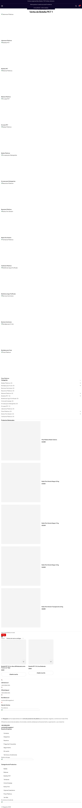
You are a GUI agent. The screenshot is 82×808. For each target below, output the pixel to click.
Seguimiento (7, 747)
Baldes (5, 768)
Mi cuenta (6, 751)
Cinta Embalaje (8, 783)
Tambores (6, 779)
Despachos (7, 737)
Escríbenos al (5, 697)
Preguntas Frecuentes (10, 744)
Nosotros (6, 740)
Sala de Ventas (5, 705)
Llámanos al (4, 682)
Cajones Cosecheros (9, 790)
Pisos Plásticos (8, 794)
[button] (13, 674)
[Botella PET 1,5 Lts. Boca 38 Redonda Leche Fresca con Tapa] (13, 651)
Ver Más (6, 797)
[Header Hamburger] (3, 6)
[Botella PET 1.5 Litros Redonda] (41, 651)
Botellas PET (7, 776)
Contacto (6, 733)
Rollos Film (7, 786)
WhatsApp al (5, 690)
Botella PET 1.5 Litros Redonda (37, 666)
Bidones (6, 772)
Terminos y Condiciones (10, 755)
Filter (3, 635)
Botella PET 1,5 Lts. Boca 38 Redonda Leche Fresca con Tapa (13, 667)
